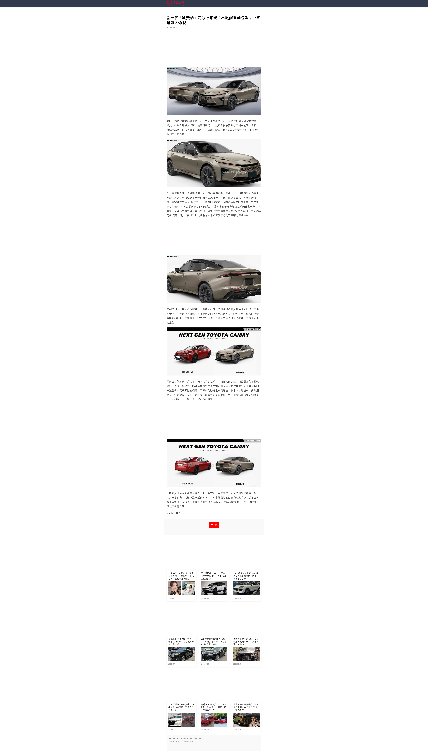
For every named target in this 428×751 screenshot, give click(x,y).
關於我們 (171, 742)
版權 (191, 742)
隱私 (187, 742)
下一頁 (214, 525)
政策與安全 (178, 742)
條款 (184, 742)
